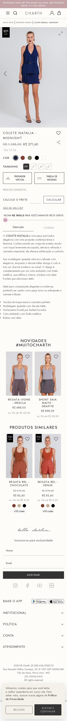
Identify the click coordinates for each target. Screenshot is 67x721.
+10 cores (19, 511)
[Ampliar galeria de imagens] (61, 33)
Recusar (19, 710)
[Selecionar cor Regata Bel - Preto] (24, 506)
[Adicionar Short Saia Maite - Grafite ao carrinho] (55, 391)
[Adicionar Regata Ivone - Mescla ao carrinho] (26, 391)
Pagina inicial (8, 22)
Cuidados (49, 227)
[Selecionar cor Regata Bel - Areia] (19, 506)
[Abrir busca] (15, 13)
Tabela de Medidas (51, 178)
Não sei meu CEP (13, 208)
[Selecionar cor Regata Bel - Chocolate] (14, 506)
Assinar (33, 575)
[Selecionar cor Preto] (37, 158)
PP (15, 363)
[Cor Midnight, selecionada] (16, 158)
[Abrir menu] (8, 13)
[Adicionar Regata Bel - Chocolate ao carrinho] (26, 473)
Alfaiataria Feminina (24, 22)
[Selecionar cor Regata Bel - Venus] (42, 506)
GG (14, 392)
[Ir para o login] (52, 13)
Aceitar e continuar (48, 709)
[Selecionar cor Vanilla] (44, 158)
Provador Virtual (19, 178)
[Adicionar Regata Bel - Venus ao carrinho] (55, 473)
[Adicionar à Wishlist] (58, 133)
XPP (43, 363)
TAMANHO (10, 166)
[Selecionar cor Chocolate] (23, 158)
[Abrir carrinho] (59, 13)
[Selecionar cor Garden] (30, 158)
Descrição (18, 227)
